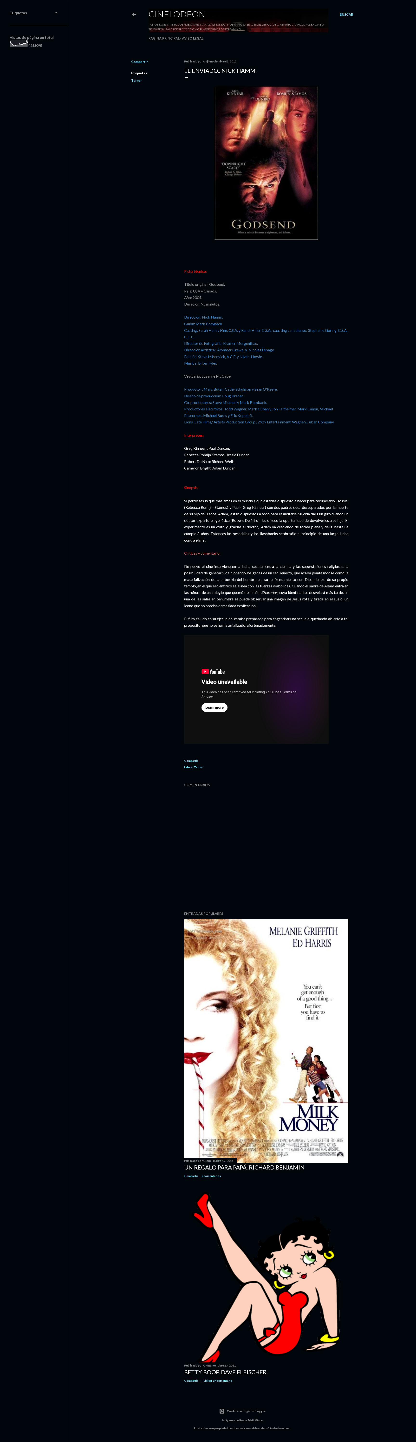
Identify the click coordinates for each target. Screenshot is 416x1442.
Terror (136, 80)
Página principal (164, 38)
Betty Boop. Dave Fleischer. (226, 1371)
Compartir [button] (139, 62)
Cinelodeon (177, 14)
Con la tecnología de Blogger (246, 1411)
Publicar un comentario (217, 1380)
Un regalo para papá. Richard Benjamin (244, 1167)
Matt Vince (255, 1420)
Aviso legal (192, 38)
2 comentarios (211, 1176)
